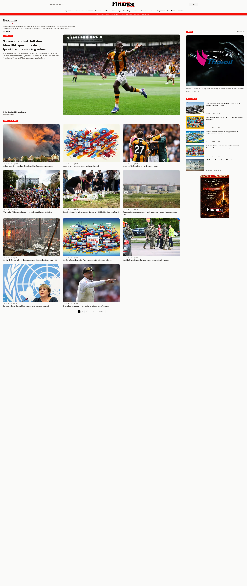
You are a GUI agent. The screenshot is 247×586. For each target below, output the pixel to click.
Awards (151, 11)
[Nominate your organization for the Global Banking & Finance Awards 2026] (214, 196)
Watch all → (240, 31)
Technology (116, 11)
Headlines (171, 11)
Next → (101, 311)
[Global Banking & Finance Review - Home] (123, 4)
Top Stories (68, 11)
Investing (126, 11)
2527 (94, 311)
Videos (143, 11)
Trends (180, 11)
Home (5, 24)
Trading (135, 11)
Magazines (161, 11)
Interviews (80, 11)
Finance (98, 11)
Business (89, 11)
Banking (107, 11)
